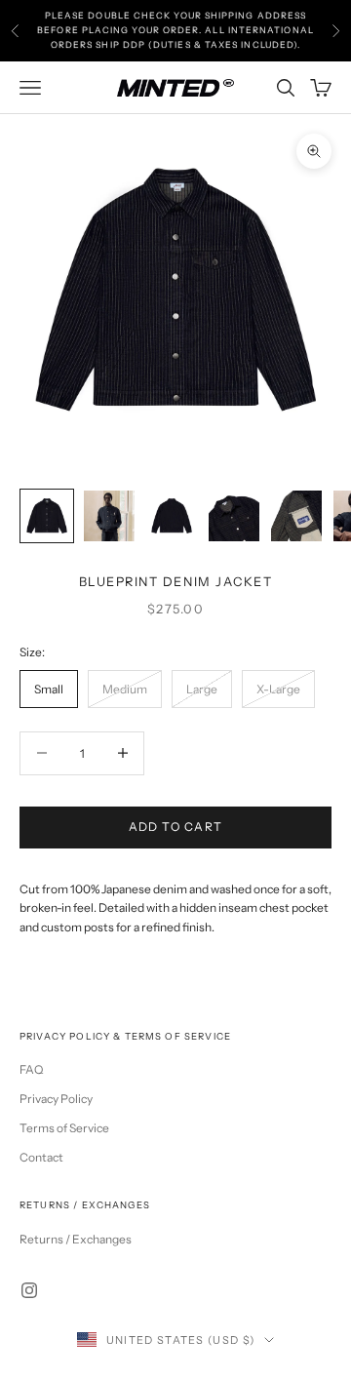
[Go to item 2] (109, 516)
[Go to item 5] (296, 516)
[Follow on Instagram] (29, 1290)
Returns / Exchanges (76, 1239)
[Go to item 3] (171, 516)
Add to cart (176, 826)
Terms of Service (64, 1128)
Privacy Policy (56, 1098)
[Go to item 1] (47, 516)
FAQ (31, 1069)
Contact (41, 1157)
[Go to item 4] (234, 516)
